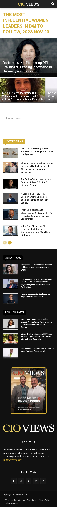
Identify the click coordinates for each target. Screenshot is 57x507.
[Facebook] (14, 481)
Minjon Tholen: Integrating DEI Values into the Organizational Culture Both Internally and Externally (36, 336)
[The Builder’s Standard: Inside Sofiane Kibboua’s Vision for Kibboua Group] (10, 184)
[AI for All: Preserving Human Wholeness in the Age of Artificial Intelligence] (10, 153)
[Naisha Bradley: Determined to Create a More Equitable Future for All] (10, 353)
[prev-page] (5, 243)
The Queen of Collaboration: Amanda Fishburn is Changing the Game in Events (36, 267)
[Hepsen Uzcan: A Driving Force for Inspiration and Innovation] (10, 298)
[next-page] (10, 243)
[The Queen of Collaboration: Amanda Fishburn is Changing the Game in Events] (10, 269)
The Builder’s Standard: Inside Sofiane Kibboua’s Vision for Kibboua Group (36, 182)
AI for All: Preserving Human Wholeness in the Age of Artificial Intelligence (37, 151)
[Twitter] (43, 481)
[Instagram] (21, 481)
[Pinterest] (36, 481)
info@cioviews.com (12, 459)
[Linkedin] (28, 481)
